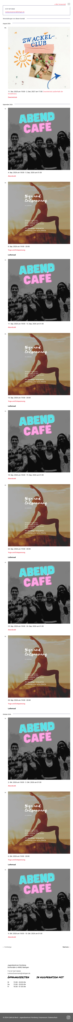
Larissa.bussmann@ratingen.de (14, 12)
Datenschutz (52, 1017)
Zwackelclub (12, 97)
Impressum (43, 1017)
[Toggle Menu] (69, 4)
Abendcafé (12, 176)
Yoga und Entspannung (16, 250)
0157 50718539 (15, 971)
